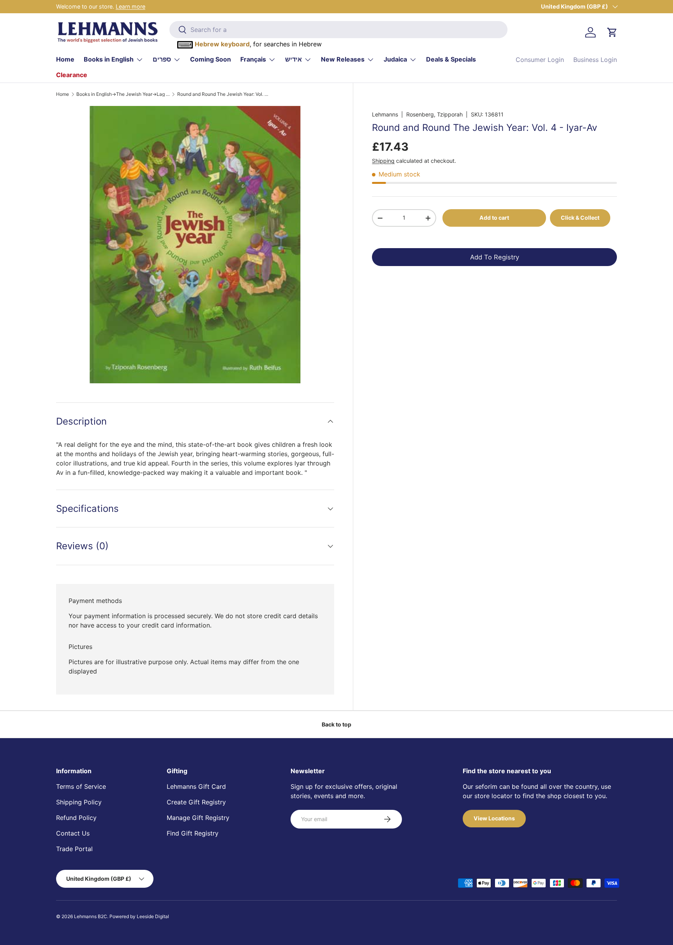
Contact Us (73, 833)
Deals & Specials (451, 59)
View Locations (494, 818)
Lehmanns (385, 114)
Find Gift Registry (192, 833)
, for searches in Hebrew (258, 44)
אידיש (293, 59)
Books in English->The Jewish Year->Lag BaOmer (123, 94)
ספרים (162, 59)
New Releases (343, 59)
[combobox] (338, 29)
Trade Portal (74, 849)
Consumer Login (540, 59)
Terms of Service (81, 786)
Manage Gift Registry (198, 818)
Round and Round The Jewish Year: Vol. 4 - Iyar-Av (224, 94)
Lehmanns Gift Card (196, 786)
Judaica (395, 59)
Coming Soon (210, 59)
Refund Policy (76, 818)
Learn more (130, 6)
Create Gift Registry (196, 802)
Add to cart (494, 217)
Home (65, 59)
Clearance (71, 75)
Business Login (595, 59)
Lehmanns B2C (90, 916)
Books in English (109, 59)
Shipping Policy (79, 802)
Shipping (383, 160)
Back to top (336, 724)
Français (253, 59)
